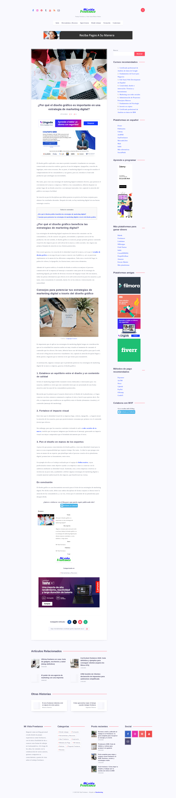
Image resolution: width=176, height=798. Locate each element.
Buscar (115, 50)
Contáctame (116, 23)
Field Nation (122, 247)
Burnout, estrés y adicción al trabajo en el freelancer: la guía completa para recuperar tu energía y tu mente (108, 734)
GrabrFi (120, 395)
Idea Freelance (64, 739)
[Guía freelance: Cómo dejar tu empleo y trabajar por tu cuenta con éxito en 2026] (94, 769)
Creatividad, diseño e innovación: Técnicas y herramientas (126, 89)
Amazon (120, 259)
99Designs (121, 244)
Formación (106, 23)
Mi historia (77, 742)
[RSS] (54, 10)
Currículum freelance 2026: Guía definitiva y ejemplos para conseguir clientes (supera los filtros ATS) (93, 661)
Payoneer (121, 378)
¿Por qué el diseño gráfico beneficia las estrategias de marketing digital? (62, 214)
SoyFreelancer (123, 138)
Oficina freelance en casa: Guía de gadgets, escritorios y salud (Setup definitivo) (53, 661)
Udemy (120, 132)
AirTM (120, 380)
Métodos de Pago (64, 742)
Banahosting (99, 792)
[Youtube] (50, 10)
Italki (119, 146)
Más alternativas (123, 149)
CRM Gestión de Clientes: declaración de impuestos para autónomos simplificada (92, 676)
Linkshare (121, 241)
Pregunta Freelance (74, 746)
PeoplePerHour (123, 256)
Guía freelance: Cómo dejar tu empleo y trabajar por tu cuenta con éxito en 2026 (108, 769)
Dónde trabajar (96, 23)
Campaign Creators (71, 338)
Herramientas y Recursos (70, 23)
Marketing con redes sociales (130, 94)
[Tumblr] (46, 10)
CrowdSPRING (123, 253)
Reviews (62, 750)
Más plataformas (123, 265)
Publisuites (121, 129)
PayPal (120, 389)
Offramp (121, 392)
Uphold (120, 386)
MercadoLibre (123, 140)
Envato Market (123, 262)
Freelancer (121, 238)
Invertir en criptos (126, 106)
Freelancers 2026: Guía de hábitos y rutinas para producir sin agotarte (106, 746)
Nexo (119, 383)
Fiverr (120, 126)
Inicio (57, 23)
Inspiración (75, 739)
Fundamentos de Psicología (129, 103)
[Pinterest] (41, 10)
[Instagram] (37, 10)
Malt (119, 144)
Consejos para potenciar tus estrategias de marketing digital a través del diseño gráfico (67, 217)
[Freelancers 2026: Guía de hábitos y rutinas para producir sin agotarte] (94, 746)
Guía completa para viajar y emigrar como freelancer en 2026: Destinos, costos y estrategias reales (107, 757)
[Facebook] (33, 10)
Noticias (61, 746)
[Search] (143, 10)
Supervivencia (84, 23)
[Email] (58, 10)
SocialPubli (122, 152)
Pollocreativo (83, 462)
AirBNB (120, 135)
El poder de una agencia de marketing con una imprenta (52, 676)
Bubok (120, 235)
